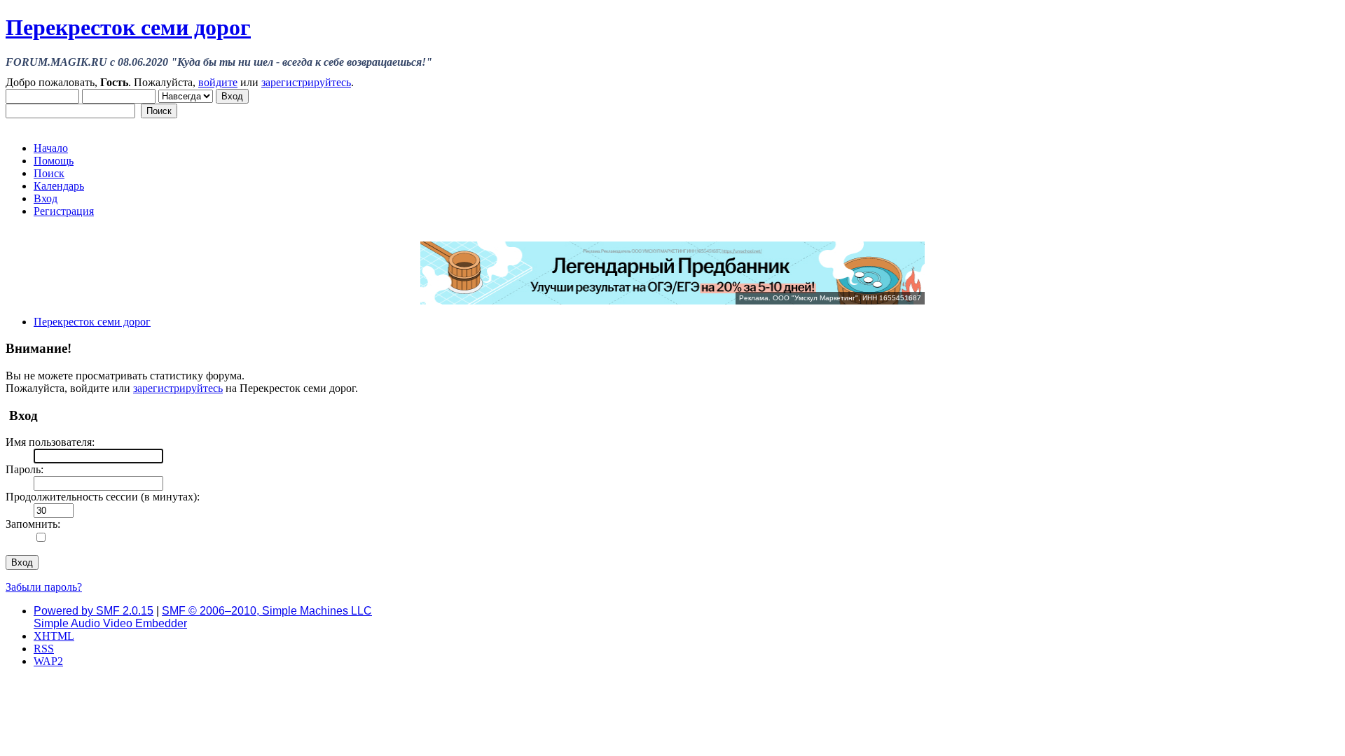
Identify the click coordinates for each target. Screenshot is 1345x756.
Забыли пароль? (44, 587)
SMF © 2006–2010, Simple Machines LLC (267, 611)
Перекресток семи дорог (128, 27)
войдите (217, 82)
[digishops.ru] (672, 301)
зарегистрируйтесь (306, 82)
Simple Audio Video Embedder (110, 623)
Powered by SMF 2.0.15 (93, 611)
